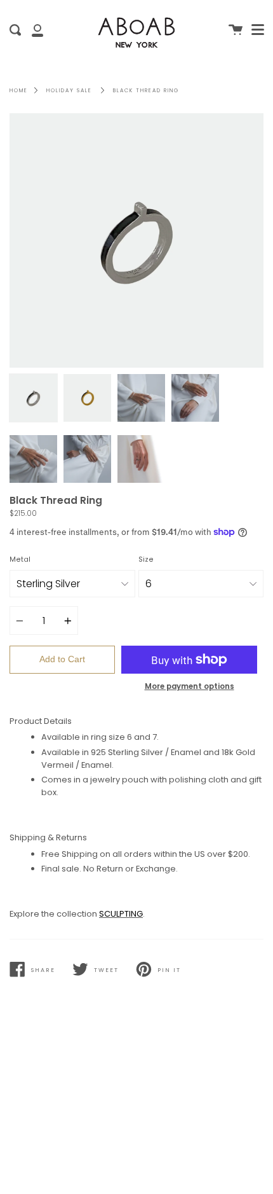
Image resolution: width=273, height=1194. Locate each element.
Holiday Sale (69, 90)
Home (19, 90)
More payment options (189, 686)
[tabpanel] (136, 240)
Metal (20, 559)
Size (146, 559)
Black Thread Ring (146, 90)
